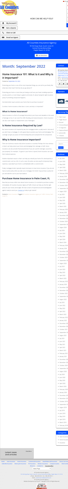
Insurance (62, 443)
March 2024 (63, 242)
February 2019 (64, 425)
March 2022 (63, 314)
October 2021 (64, 329)
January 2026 (63, 176)
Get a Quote (11, 28)
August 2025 (63, 191)
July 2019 (62, 410)
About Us (32, 466)
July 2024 (62, 230)
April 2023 (62, 275)
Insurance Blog (49, 466)
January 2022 (63, 320)
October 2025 (64, 185)
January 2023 (63, 284)
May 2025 (62, 200)
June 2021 (62, 341)
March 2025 (63, 206)
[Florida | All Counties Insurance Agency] (9, 7)
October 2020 (64, 365)
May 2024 (62, 236)
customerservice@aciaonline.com (43, 478)
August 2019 (63, 407)
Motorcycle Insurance (20, 463)
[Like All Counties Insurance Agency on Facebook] (60, 83)
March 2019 (63, 422)
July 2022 (62, 302)
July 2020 (62, 374)
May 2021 (62, 344)
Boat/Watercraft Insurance (50, 461)
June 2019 (62, 413)
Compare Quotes (54, 463)
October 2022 (64, 293)
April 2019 (62, 419)
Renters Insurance (43, 463)
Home (3, 461)
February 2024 (64, 245)
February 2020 (64, 389)
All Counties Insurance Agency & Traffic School (36, 194)
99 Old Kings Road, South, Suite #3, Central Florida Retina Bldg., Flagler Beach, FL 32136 (42, 474)
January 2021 (63, 356)
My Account (10, 23)
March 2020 (63, 386)
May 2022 (62, 308)
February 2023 (64, 281)
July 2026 (62, 158)
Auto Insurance (11, 461)
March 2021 (63, 350)
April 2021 (62, 347)
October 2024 (64, 221)
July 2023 (62, 266)
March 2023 (63, 278)
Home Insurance (13, 194)
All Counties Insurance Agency (41, 479)
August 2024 (63, 227)
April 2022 (62, 311)
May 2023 (62, 272)
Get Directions (42, 55)
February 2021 (64, 353)
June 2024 (62, 233)
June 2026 (62, 161)
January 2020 (63, 392)
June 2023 (62, 269)
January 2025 (63, 212)
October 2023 (64, 257)
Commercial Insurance (34, 461)
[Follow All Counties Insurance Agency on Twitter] (64, 83)
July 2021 (62, 338)
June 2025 (62, 197)
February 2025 (64, 209)
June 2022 (62, 305)
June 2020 (62, 377)
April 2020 (62, 383)
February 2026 (64, 173)
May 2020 (62, 380)
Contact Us (40, 466)
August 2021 (63, 335)
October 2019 (64, 401)
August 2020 (63, 371)
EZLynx (38, 481)
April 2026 (62, 167)
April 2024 (62, 239)
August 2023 (63, 263)
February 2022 (64, 317)
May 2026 (62, 164)
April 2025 (62, 203)
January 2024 (63, 248)
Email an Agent (12, 37)
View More (29, 451)
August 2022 (63, 299)
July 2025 (62, 194)
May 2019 (62, 416)
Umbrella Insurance (7, 463)
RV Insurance (32, 463)
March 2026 (63, 170)
